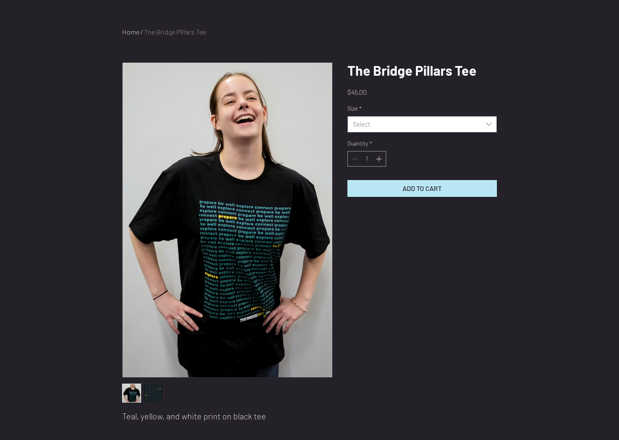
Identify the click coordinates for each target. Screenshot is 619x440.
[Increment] (379, 158)
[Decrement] (354, 158)
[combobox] (422, 124)
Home (130, 32)
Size (354, 108)
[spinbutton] (366, 158)
